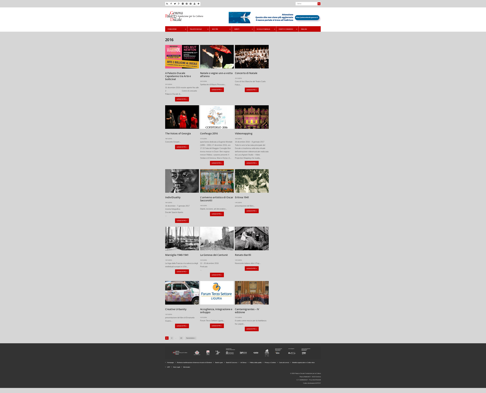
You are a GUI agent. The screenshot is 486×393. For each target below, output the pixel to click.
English (304, 29)
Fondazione (172, 29)
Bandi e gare (219, 362)
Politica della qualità (255, 362)
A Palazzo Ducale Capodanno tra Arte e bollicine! (178, 76)
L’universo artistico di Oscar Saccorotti (216, 199)
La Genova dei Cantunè (214, 255)
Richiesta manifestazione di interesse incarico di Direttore (194, 362)
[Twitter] (175, 4)
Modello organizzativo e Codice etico (303, 362)
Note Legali (176, 367)
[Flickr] (183, 4)
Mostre (215, 29)
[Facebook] (171, 4)
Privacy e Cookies (270, 362)
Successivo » (190, 338)
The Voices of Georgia (178, 133)
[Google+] (179, 4)
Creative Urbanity (175, 309)
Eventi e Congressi (286, 29)
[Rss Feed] (167, 4)
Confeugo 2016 (209, 133)
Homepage (170, 362)
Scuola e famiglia (263, 29)
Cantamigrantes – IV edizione (247, 310)
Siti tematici (186, 367)
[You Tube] (194, 4)
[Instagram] (187, 4)
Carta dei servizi (284, 362)
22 (181, 338)
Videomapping (243, 133)
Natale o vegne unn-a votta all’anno (216, 74)
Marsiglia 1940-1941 (176, 255)
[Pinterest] (191, 4)
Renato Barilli (243, 255)
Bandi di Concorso (231, 362)
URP (168, 367)
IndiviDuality (173, 197)
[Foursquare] (198, 4)
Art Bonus (243, 362)
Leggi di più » (182, 99)
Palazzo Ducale (196, 29)
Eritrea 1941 (242, 197)
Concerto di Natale (246, 73)
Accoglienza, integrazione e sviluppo (216, 310)
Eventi (236, 29)
